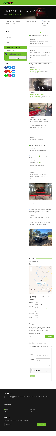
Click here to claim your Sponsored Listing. (18, 57)
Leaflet (35, 292)
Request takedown (10, 50)
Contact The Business (11, 44)
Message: (32, 359)
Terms (6, 409)
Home (5, 14)
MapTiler (39, 292)
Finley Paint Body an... (41, 283)
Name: (31, 350)
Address (8, 35)
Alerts (8, 42)
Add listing (32, 409)
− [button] (30, 270)
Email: (31, 354)
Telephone (9, 37)
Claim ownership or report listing (13, 47)
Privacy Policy (8, 411)
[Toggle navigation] (51, 3)
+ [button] (30, 268)
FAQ (6, 414)
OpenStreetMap (44, 292)
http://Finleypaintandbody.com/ (48, 308)
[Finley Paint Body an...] (41, 280)
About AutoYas (8, 407)
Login (31, 411)
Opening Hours (10, 39)
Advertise (32, 407)
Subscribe (50, 336)
